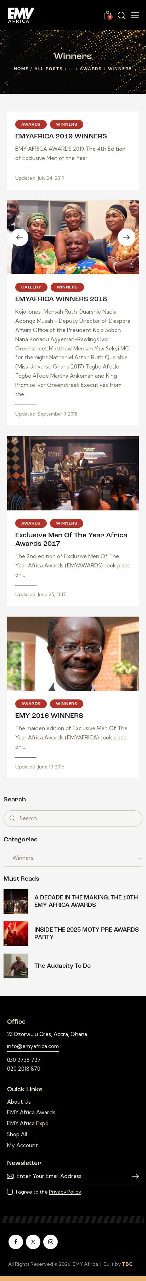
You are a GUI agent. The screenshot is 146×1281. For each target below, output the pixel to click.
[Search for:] (73, 818)
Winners (66, 124)
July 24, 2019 (39, 178)
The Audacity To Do (62, 966)
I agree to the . (49, 1192)
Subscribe (133, 1176)
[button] (61, 267)
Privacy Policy (65, 1192)
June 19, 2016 (39, 767)
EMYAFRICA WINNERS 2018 (61, 299)
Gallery (31, 287)
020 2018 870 (23, 1068)
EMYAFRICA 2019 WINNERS (61, 136)
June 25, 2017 (40, 594)
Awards (91, 69)
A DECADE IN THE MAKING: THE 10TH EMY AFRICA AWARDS (86, 901)
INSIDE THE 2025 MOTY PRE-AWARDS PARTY (86, 933)
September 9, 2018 (46, 414)
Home (21, 69)
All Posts (48, 69)
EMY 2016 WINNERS (49, 716)
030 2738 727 (24, 1060)
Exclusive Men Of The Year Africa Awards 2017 (71, 540)
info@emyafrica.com (33, 1046)
